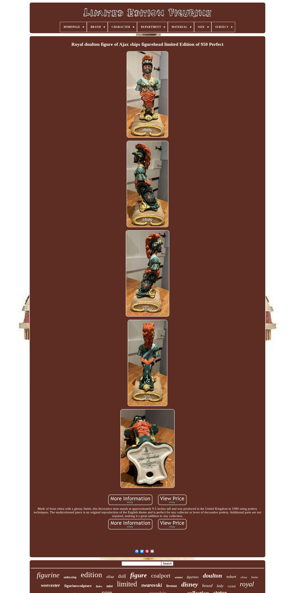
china (243, 577)
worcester (50, 585)
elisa (110, 576)
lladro (99, 586)
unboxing (70, 577)
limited (127, 584)
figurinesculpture (78, 586)
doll (122, 576)
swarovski (151, 585)
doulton (212, 575)
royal (247, 584)
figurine (48, 575)
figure (138, 575)
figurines (193, 577)
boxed (207, 585)
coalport (161, 575)
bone (254, 577)
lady (220, 586)
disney (189, 584)
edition (91, 575)
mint (109, 586)
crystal (232, 586)
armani (179, 577)
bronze (171, 586)
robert (231, 576)
